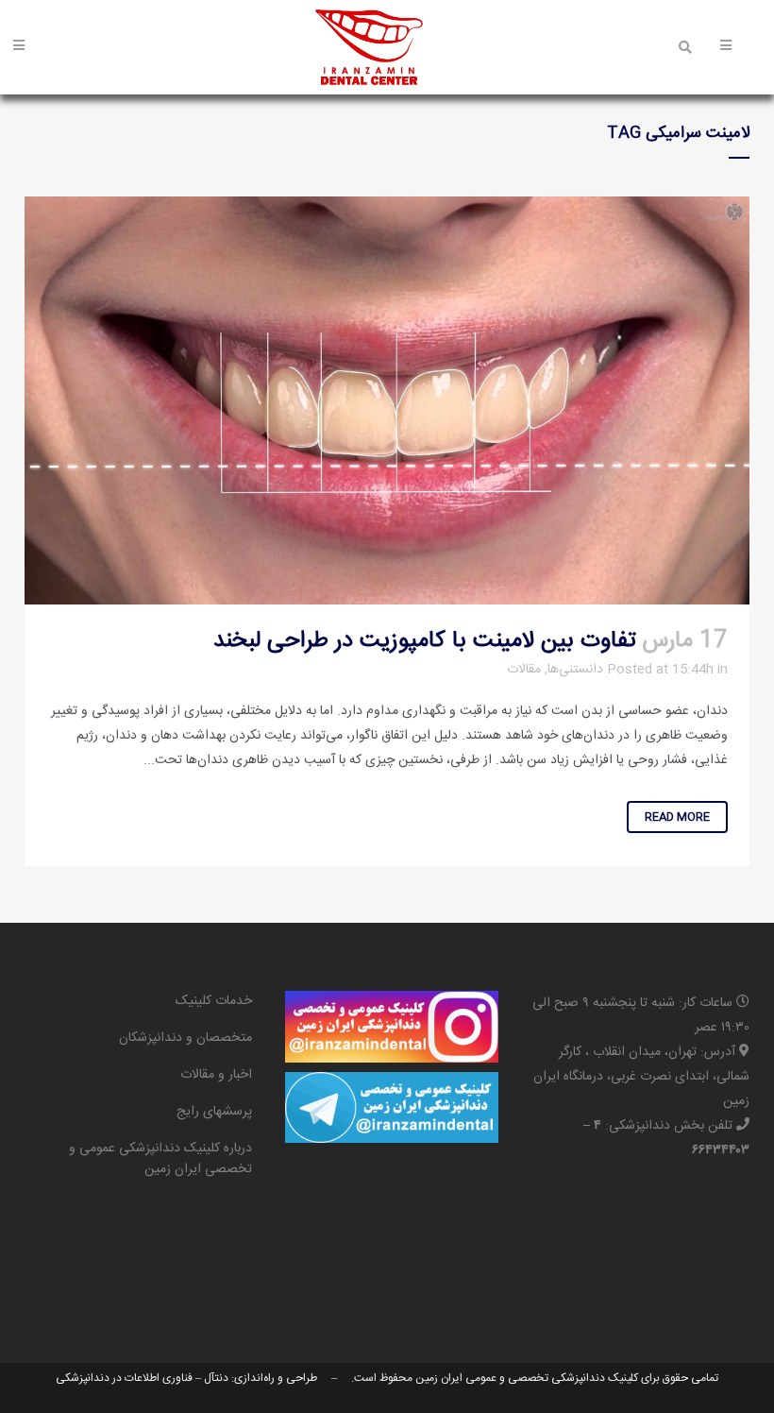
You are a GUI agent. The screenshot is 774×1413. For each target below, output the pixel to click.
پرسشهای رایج (214, 1111)
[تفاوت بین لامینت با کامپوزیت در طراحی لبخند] (387, 400)
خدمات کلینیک (214, 1001)
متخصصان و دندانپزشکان (185, 1038)
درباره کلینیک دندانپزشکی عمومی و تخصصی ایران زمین (160, 1159)
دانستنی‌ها (575, 669)
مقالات (524, 669)
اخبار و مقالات (216, 1074)
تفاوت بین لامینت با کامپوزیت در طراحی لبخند (424, 641)
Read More (677, 817)
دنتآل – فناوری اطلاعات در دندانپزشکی (142, 1378)
